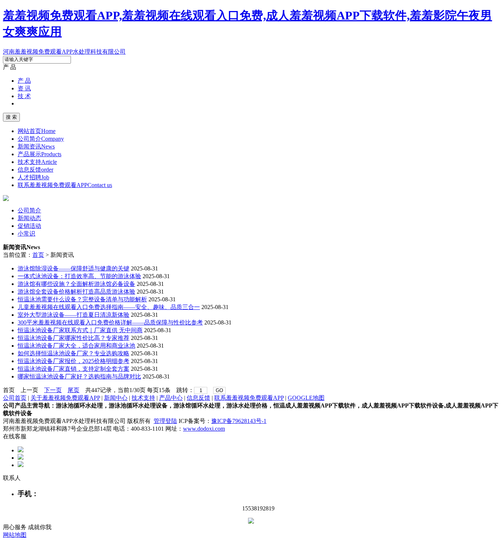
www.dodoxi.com (204, 429)
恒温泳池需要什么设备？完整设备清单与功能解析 (82, 299)
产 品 (24, 81)
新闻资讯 (36, 146)
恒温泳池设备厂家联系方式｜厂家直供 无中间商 (80, 330)
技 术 (24, 96)
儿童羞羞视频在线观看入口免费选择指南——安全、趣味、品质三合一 (109, 307)
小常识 (26, 233)
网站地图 (14, 535)
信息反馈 (35, 169)
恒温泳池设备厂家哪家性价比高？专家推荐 (73, 338)
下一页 (53, 390)
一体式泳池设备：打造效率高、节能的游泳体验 (79, 276)
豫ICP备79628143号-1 (238, 421)
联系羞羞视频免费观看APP (65, 185)
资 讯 (24, 88)
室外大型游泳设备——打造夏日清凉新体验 (73, 315)
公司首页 (14, 398)
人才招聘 (33, 177)
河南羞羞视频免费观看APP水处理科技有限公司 (64, 52)
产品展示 (39, 154)
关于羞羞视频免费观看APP (65, 398)
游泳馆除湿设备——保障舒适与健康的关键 (73, 268)
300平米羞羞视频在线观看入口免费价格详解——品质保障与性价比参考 (110, 322)
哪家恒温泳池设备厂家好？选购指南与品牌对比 (79, 376)
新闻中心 (116, 398)
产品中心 (171, 398)
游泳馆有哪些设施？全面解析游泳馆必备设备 (76, 284)
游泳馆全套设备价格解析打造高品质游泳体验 (76, 291)
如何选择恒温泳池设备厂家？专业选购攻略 (73, 353)
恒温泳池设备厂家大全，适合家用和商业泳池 (76, 345)
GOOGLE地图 (306, 398)
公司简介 (41, 139)
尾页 (73, 390)
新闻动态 (29, 218)
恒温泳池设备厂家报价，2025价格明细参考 (73, 361)
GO (219, 390)
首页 (38, 255)
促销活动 (29, 226)
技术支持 (37, 162)
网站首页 (36, 131)
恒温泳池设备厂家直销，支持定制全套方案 (73, 369)
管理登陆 (165, 421)
